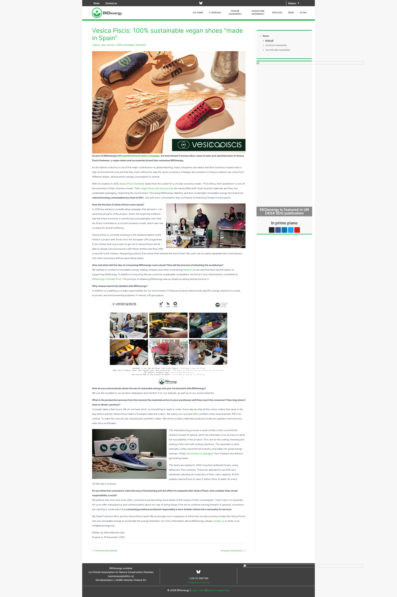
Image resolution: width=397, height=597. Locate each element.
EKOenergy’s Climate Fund (106, 279)
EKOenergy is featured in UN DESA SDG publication (284, 211)
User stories (107, 44)
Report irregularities (218, 590)
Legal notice (198, 590)
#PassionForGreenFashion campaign (139, 155)
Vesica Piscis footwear (132, 183)
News (97, 44)
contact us (218, 520)
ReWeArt (97, 239)
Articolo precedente (104, 550)
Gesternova (189, 269)
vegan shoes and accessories (157, 188)
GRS (195, 413)
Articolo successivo (233, 550)
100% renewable (125, 44)
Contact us (111, 3)
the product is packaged (200, 453)
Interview (141, 44)
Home (97, 3)
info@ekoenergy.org (198, 582)
